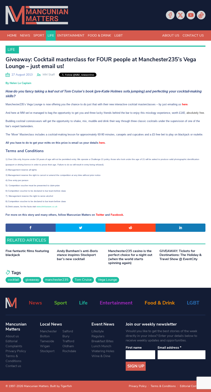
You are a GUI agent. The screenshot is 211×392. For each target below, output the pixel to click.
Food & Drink (99, 35)
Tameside (47, 341)
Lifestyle (97, 331)
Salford (67, 331)
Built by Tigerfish (61, 386)
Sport (38, 35)
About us (170, 35)
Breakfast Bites (102, 341)
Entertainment (70, 35)
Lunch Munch (101, 346)
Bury (65, 336)
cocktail (13, 279)
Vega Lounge (107, 279)
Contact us (193, 35)
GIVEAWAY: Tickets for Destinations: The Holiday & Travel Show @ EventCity (180, 255)
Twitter (180, 15)
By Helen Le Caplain (18, 83)
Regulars (97, 336)
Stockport (47, 351)
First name (134, 347)
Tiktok (201, 15)
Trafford (68, 341)
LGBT (118, 35)
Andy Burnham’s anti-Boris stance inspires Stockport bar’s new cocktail (77, 255)
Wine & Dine (100, 356)
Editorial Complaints (14, 343)
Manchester (48, 331)
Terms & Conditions (13, 358)
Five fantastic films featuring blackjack (27, 253)
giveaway (32, 279)
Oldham (68, 346)
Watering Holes (102, 351)
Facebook (170, 15)
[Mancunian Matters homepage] (37, 15)
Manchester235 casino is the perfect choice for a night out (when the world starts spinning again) (130, 257)
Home (12, 35)
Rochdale (69, 351)
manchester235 (56, 279)
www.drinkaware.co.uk (47, 206)
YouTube (190, 15)
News (25, 35)
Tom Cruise (83, 279)
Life (51, 35)
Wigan (45, 346)
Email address (169, 347)
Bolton (45, 336)
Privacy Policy (16, 351)
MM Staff (49, 75)
